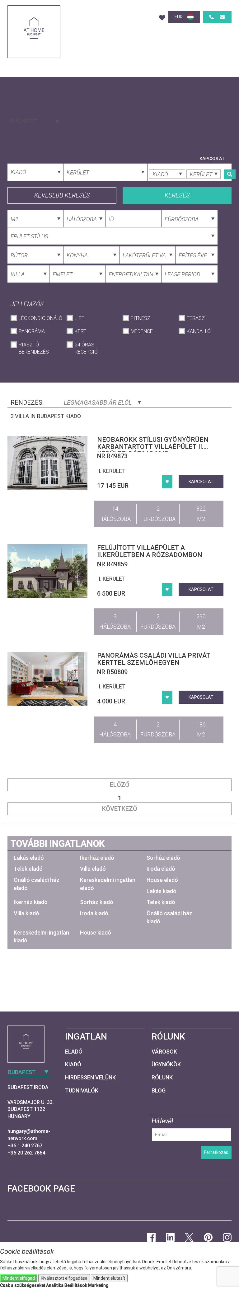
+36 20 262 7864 (26, 1153)
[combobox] (33, 120)
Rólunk (180, 158)
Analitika (54, 1285)
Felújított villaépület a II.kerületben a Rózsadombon (149, 551)
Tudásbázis (84, 158)
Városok (164, 1051)
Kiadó (73, 1064)
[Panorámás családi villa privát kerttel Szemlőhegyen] (47, 679)
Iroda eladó (161, 868)
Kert (80, 331)
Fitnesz (140, 318)
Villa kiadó (26, 913)
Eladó (73, 1051)
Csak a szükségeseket (22, 1285)
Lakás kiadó (161, 891)
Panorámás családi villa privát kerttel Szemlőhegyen (153, 659)
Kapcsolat (212, 158)
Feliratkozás (216, 1152)
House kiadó (95, 932)
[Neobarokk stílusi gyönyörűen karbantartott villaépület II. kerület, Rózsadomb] (47, 463)
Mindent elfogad (18, 1278)
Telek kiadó (161, 902)
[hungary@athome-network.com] (222, 17)
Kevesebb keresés (62, 195)
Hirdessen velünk (90, 1077)
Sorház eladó (163, 857)
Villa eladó (93, 868)
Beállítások (75, 1285)
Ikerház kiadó (31, 902)
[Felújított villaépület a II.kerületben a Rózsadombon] (47, 571)
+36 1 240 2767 (24, 1146)
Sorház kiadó (96, 902)
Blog (157, 158)
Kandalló (199, 331)
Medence (142, 331)
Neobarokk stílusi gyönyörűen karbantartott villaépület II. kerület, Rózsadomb (153, 447)
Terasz (196, 318)
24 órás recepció (86, 348)
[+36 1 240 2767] (211, 17)
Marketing (98, 1285)
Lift (79, 318)
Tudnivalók (81, 1090)
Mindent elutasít (109, 1278)
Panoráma (32, 331)
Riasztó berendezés (34, 348)
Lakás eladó (29, 857)
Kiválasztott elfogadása (64, 1278)
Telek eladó (28, 868)
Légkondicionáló (39, 318)
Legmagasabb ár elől (98, 402)
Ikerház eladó (97, 857)
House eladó (162, 880)
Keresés (177, 195)
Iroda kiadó (94, 913)
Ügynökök (166, 1064)
